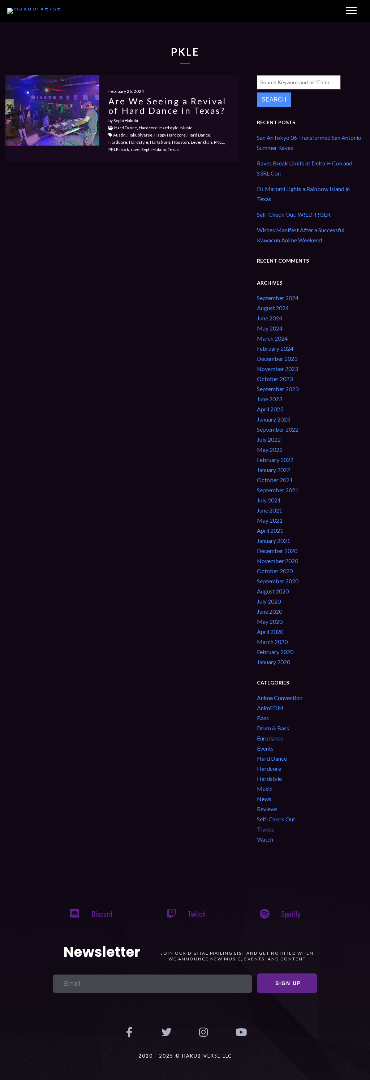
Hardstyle (269, 778)
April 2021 (270, 530)
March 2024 (272, 338)
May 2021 (270, 520)
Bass (263, 717)
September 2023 (277, 388)
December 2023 (277, 358)
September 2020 (277, 581)
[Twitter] (166, 1032)
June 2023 (269, 399)
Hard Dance (272, 758)
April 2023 (270, 409)
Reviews (267, 808)
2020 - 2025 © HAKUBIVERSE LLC (185, 1056)
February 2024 (275, 348)
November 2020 (277, 560)
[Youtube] (240, 1032)
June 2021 (269, 510)
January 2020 (273, 661)
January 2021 (273, 540)
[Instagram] (203, 1032)
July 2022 (269, 439)
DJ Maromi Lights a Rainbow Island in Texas (303, 193)
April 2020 (270, 631)
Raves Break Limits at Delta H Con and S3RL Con (304, 168)
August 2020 (273, 591)
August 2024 (273, 307)
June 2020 (269, 611)
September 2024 (277, 297)
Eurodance (270, 738)
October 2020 (275, 570)
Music (264, 788)
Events (265, 748)
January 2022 (273, 469)
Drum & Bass (273, 728)
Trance (265, 829)
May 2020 (270, 621)
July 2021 (269, 500)
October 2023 (275, 378)
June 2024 (269, 318)
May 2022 (270, 449)
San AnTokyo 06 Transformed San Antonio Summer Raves (309, 142)
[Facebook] (129, 1032)
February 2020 (275, 651)
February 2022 (275, 459)
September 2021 (277, 490)
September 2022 (277, 429)
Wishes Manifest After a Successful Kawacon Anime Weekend (300, 234)
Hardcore (269, 768)
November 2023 (277, 368)
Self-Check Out (276, 819)
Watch (265, 839)
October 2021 (275, 479)
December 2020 (277, 550)
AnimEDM (270, 707)
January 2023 (273, 419)
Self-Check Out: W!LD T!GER (294, 214)
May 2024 (270, 328)
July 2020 (269, 601)
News (264, 798)
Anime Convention (279, 697)
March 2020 (272, 641)
